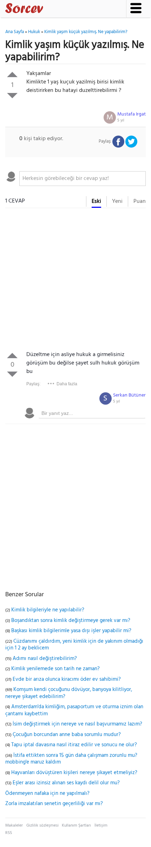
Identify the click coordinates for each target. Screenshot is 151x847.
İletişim (100, 825)
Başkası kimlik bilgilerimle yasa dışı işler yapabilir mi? (71, 631)
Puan (139, 201)
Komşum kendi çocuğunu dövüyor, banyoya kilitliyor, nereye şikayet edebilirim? (68, 693)
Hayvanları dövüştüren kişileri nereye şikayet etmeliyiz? (74, 772)
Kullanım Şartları (76, 825)
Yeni (117, 201)
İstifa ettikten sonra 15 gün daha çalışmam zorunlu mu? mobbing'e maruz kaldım (71, 759)
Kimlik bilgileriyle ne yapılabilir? (47, 610)
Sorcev (47, 9)
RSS (8, 832)
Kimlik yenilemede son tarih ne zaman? (55, 669)
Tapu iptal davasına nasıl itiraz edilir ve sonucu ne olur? (74, 745)
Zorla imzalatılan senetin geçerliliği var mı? (54, 803)
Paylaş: (33, 383)
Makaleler (14, 825)
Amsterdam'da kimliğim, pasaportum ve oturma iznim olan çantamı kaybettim (74, 710)
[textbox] (82, 178)
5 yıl (120, 120)
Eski (96, 201)
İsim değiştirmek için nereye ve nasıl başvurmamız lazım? (77, 724)
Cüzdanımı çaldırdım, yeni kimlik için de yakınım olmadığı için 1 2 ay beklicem (74, 645)
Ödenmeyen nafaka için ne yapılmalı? (47, 793)
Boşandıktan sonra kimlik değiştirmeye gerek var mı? (70, 620)
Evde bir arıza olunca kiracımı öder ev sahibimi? (67, 679)
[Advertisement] (75, 281)
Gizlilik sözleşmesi (42, 825)
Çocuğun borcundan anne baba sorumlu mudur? (67, 734)
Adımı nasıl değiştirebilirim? (45, 658)
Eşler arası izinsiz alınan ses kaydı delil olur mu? (66, 783)
